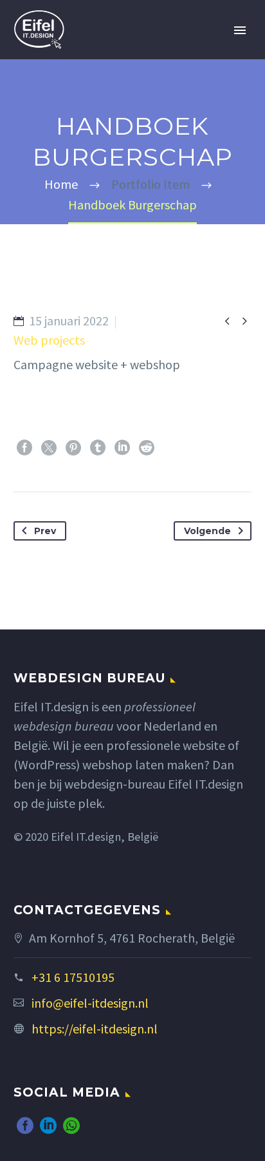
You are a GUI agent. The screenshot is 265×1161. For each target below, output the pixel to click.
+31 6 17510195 (73, 977)
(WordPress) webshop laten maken (109, 764)
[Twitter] (49, 448)
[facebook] (25, 1125)
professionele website (165, 745)
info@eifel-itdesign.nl (90, 1003)
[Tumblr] (97, 448)
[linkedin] (48, 1125)
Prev (45, 531)
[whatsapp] (71, 1125)
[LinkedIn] (122, 448)
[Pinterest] (73, 448)
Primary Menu (239, 30)
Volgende (207, 531)
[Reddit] (146, 448)
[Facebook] (24, 448)
